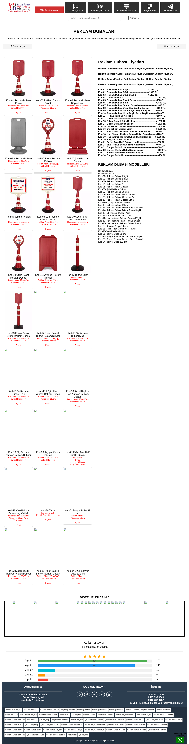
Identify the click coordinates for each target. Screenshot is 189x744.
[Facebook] (87, 694)
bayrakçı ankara (68, 710)
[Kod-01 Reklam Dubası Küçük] (18, 78)
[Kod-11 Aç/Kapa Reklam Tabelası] (48, 252)
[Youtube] (109, 694)
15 (157, 670)
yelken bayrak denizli (50, 725)
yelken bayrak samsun (15, 720)
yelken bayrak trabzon (56, 735)
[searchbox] (94, 18)
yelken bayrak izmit (32, 730)
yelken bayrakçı (31, 710)
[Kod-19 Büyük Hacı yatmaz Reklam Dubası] (18, 430)
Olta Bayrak (74, 10)
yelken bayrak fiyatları (135, 725)
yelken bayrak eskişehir (95, 725)
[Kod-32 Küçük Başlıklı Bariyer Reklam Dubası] (18, 548)
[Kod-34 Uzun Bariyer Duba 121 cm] (77, 548)
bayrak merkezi (147, 710)
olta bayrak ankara (105, 715)
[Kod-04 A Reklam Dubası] (18, 136)
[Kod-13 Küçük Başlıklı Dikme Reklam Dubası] (18, 311)
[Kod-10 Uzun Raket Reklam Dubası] (18, 252)
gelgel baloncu (11, 715)
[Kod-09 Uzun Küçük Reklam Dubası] (77, 194)
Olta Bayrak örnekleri (49, 10)
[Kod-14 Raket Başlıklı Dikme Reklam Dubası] (48, 311)
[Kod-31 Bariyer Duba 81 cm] (77, 488)
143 (158, 665)
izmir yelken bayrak (28, 715)
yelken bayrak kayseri (52, 730)
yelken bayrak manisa (115, 730)
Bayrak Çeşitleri (98, 10)
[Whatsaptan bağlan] (180, 740)
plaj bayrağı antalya (60, 720)
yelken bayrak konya (73, 730)
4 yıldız (29, 665)
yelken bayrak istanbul (163, 715)
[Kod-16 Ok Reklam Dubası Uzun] (18, 369)
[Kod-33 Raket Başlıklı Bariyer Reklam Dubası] (48, 548)
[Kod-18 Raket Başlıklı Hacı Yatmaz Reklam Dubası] (77, 369)
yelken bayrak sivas (35, 735)
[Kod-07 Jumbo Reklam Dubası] (18, 194)
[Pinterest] (102, 694)
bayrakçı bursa (83, 710)
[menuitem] (76, 7)
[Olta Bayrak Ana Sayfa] (18, 7)
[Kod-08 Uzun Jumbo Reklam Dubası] (48, 194)
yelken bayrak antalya (125, 715)
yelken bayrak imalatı (49, 710)
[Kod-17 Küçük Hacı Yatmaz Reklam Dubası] (48, 369)
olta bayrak (64, 715)
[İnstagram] (80, 694)
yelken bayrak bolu (174, 720)
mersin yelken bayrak (48, 715)
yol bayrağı (83, 735)
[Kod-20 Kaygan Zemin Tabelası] (48, 430)
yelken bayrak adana (94, 720)
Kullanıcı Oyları (94, 642)
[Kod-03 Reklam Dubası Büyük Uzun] (77, 78)
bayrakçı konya (132, 710)
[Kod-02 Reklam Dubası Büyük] (48, 78)
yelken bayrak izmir (13, 730)
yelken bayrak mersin (136, 730)
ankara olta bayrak (14, 710)
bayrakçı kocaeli (116, 710)
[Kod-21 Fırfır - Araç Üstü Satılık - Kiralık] (77, 430)
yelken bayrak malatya (94, 730)
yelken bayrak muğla (157, 730)
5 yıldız (29, 660)
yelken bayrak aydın (154, 720)
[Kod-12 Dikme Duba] (77, 252)
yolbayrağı (72, 735)
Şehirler (49, 4)
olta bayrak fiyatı (144, 715)
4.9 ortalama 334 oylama (94, 647)
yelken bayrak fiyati (115, 725)
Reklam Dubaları (125, 10)
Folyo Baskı (150, 10)
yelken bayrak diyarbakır (71, 725)
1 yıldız (29, 679)
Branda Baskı (170, 10)
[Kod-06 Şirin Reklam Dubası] (77, 136)
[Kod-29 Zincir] (48, 488)
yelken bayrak (89, 715)
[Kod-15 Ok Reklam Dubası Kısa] (77, 311)
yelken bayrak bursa (14, 725)
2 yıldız (29, 674)
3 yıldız (29, 670)
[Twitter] (94, 694)
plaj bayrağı (44, 720)
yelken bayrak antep (135, 720)
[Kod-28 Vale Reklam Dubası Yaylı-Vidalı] (18, 488)
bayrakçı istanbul (99, 710)
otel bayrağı (32, 720)
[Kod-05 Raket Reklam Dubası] (48, 136)
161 (158, 660)
